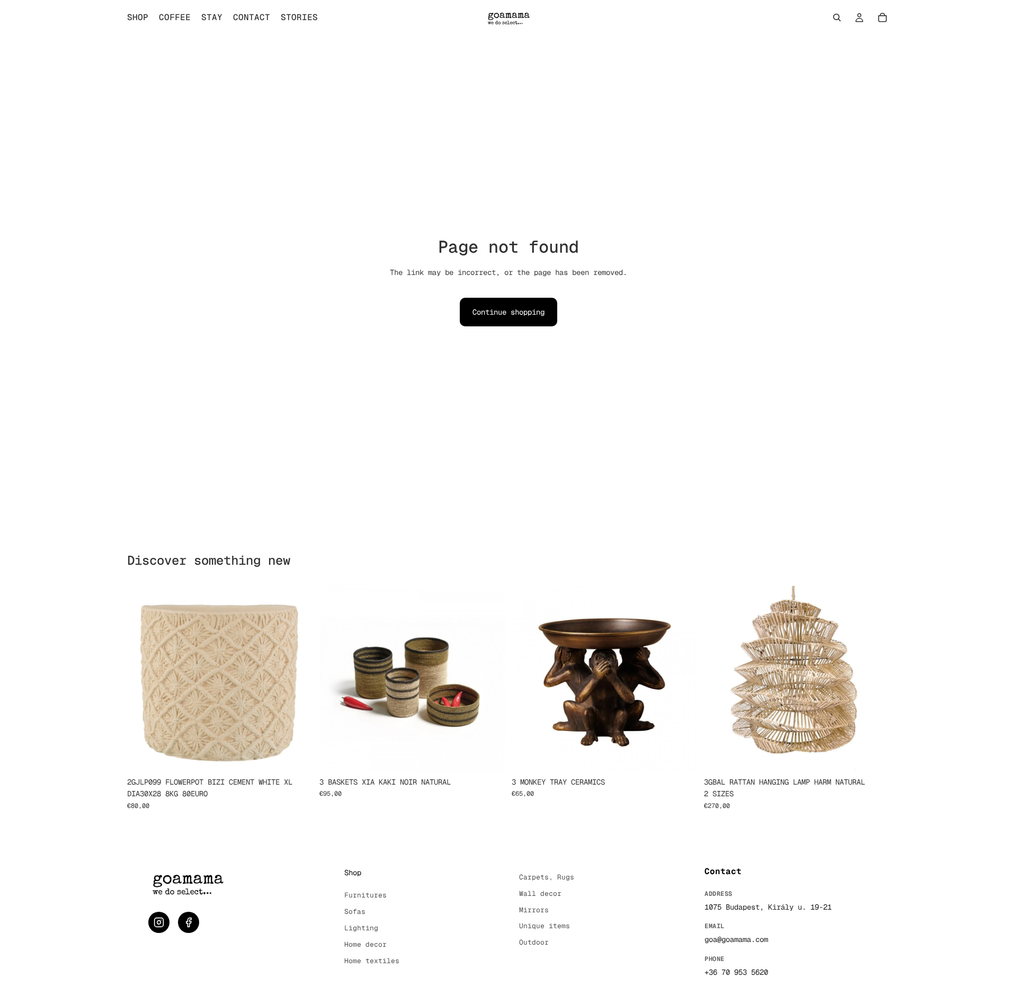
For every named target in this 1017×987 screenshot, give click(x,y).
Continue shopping (508, 312)
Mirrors (534, 909)
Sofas (354, 911)
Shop (352, 872)
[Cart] (882, 17)
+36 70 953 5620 (736, 972)
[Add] (296, 755)
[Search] (837, 17)
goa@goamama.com (736, 939)
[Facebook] (188, 922)
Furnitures (365, 895)
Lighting (361, 927)
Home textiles (371, 960)
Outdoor (534, 942)
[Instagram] (159, 922)
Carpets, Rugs (546, 877)
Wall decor (540, 893)
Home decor (365, 944)
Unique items (544, 925)
